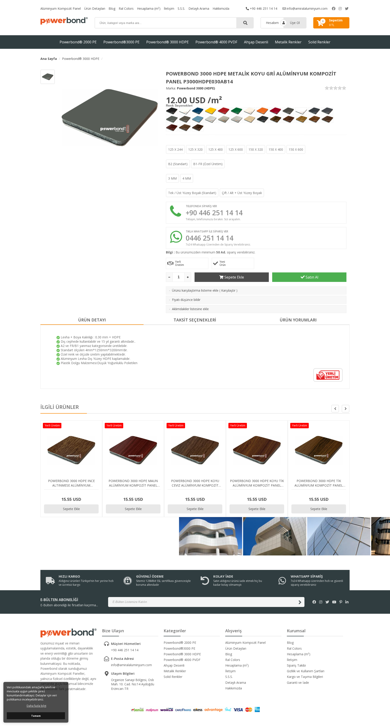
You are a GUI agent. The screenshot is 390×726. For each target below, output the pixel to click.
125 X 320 (195, 149)
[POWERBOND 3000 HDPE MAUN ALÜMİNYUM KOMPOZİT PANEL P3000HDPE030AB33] (172, 127)
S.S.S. (181, 8)
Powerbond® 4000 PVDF (216, 42)
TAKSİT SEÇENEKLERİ (195, 320)
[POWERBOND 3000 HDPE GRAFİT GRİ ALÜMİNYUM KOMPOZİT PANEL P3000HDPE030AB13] (327, 111)
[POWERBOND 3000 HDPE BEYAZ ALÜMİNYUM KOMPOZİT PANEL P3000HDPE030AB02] (184, 111)
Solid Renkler (319, 42)
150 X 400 (276, 149)
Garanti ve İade (298, 682)
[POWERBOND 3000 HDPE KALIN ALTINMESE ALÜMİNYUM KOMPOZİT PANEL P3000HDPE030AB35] (198, 127)
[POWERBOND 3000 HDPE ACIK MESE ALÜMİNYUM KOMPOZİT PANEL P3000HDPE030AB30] (302, 119)
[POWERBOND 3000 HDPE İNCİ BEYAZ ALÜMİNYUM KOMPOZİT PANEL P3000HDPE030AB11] (301, 111)
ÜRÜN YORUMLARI (298, 320)
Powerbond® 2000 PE (78, 42)
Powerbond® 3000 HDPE (167, 42)
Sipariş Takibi (296, 665)
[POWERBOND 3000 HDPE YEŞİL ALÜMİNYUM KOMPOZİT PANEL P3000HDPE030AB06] (236, 111)
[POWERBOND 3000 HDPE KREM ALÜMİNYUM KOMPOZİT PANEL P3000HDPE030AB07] (249, 111)
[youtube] (334, 602)
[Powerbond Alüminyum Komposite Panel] (64, 21)
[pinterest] (340, 602)
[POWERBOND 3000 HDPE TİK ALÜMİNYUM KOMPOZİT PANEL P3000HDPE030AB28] (276, 119)
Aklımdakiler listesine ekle (190, 309)
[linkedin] (347, 602)
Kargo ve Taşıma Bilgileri (305, 676)
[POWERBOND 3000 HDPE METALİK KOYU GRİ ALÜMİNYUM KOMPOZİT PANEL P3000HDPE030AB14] (172, 119)
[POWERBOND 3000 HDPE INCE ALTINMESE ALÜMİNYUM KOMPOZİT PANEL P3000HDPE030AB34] (184, 127)
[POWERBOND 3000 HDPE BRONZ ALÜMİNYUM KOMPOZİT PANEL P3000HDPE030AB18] (224, 119)
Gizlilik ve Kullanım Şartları (305, 671)
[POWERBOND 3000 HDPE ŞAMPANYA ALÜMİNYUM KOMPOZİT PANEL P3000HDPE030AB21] (237, 119)
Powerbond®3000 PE (121, 42)
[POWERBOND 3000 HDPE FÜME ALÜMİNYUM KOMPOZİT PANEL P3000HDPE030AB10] (288, 111)
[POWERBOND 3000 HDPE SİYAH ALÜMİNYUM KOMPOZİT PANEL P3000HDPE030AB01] (172, 111)
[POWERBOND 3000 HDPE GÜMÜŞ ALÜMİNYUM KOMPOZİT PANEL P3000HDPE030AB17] (211, 119)
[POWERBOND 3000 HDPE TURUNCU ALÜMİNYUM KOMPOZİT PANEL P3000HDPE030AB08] (262, 111)
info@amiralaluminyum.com (306, 8)
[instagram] (340, 9)
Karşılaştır (228, 290)
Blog (112, 8)
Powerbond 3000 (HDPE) (196, 88)
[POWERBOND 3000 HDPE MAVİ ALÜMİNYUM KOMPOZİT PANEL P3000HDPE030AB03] (198, 111)
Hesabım (272, 23)
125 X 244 (175, 149)
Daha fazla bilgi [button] (36, 706)
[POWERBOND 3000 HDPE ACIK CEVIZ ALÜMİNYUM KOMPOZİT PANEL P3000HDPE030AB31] (314, 119)
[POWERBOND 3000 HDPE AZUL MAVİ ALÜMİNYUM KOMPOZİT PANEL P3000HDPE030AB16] (198, 119)
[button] (345, 408)
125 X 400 (215, 149)
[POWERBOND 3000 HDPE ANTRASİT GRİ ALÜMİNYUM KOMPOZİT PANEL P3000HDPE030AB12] (314, 111)
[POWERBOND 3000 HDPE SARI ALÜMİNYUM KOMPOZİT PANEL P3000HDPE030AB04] (210, 111)
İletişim (169, 8)
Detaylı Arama (198, 8)
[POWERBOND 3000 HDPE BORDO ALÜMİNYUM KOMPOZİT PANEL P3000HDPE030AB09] (275, 111)
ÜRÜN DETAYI (92, 320)
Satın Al (311, 277)
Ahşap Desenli (256, 42)
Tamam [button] (36, 715)
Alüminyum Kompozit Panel (60, 8)
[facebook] (334, 9)
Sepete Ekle (233, 277)
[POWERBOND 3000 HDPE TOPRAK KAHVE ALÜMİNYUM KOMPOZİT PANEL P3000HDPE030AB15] (185, 119)
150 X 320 (255, 149)
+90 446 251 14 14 (263, 8)
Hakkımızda (221, 8)
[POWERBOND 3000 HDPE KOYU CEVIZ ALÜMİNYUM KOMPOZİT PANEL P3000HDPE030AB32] (327, 119)
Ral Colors (126, 8)
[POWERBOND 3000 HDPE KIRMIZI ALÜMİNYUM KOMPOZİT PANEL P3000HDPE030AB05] (223, 111)
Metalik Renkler (288, 42)
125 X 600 (235, 149)
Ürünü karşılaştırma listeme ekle (195, 290)
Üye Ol (295, 23)
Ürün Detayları (94, 8)
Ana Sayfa (48, 58)
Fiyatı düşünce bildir (186, 299)
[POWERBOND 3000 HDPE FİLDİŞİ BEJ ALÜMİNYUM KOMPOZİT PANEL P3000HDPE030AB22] (249, 119)
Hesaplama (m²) (148, 8)
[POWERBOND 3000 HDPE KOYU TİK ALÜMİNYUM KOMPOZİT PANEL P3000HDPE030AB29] (288, 119)
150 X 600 (296, 149)
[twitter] (347, 9)
